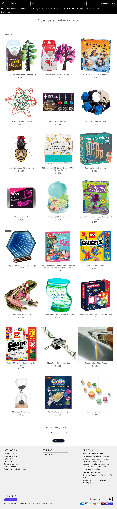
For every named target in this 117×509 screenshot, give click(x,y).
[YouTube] (12, 496)
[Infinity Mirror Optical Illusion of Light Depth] (21, 246)
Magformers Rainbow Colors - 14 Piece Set (95, 315)
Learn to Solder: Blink (58, 121)
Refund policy (10, 467)
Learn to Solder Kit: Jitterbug (21, 168)
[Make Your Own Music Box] (58, 344)
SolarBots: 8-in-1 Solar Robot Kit (96, 75)
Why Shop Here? (11, 454)
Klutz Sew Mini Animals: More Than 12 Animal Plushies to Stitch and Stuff (58, 267)
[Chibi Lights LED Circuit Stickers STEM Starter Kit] (58, 149)
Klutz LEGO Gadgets (95, 266)
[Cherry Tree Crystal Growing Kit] (58, 55)
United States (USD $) (101, 499)
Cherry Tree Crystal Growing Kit (58, 75)
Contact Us (9, 461)
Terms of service (11, 464)
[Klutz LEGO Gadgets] (95, 246)
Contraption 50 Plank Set (95, 168)
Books (66, 9)
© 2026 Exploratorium (13, 503)
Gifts (59, 9)
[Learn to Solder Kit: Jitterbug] (21, 149)
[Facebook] (4, 496)
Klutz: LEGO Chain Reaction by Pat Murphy (21, 364)
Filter (8, 35)
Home (74, 9)
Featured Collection (9, 9)
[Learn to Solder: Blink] (58, 102)
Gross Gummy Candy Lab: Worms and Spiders (96, 218)
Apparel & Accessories (89, 9)
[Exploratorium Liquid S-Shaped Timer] (58, 295)
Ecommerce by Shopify (42, 503)
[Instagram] (15, 496)
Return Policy (9, 459)
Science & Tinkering (29, 9)
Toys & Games (47, 9)
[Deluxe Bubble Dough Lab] (58, 197)
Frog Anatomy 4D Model (21, 314)
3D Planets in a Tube (96, 412)
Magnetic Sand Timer (21, 412)
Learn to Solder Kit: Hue (95, 121)
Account (106, 3)
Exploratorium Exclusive (11, 12)
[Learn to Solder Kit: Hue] (95, 102)
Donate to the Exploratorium (16, 469)
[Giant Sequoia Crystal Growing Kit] (21, 55)
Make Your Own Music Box (58, 363)
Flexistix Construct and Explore (21, 121)
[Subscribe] (66, 454)
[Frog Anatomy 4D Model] (21, 295)
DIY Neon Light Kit (21, 217)
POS (27, 503)
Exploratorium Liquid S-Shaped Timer (58, 314)
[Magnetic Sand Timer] (21, 392)
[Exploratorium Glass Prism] (95, 344)
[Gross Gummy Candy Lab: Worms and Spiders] (95, 197)
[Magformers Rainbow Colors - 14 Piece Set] (95, 295)
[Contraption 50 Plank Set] (95, 149)
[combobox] (58, 3)
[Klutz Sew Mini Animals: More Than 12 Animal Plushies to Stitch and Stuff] (58, 246)
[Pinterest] (9, 496)
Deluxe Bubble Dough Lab (58, 217)
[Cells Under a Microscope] (58, 392)
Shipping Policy (10, 456)
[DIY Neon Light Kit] (21, 197)
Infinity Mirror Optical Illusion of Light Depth (21, 267)
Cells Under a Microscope (58, 412)
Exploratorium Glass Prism (96, 363)
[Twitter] (7, 496)
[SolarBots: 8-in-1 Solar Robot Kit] (95, 55)
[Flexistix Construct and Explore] (21, 102)
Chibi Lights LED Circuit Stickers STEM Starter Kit (58, 169)
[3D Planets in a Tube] (95, 392)
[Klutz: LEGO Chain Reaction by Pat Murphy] (21, 344)
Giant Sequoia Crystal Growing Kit (21, 75)
